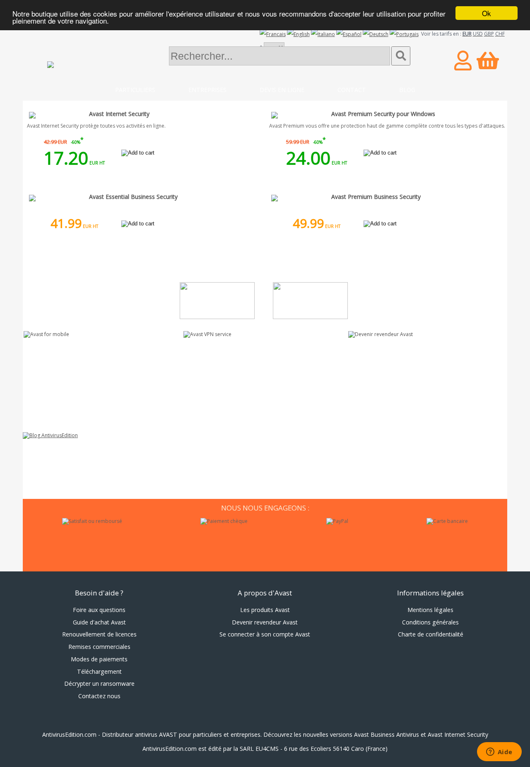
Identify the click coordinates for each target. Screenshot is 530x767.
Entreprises (207, 90)
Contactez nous (99, 696)
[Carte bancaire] (447, 521)
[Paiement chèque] (224, 521)
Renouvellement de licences (99, 634)
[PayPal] (337, 521)
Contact (351, 90)
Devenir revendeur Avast (265, 622)
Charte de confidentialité (430, 634)
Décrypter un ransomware (99, 683)
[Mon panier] (488, 60)
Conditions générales (430, 622)
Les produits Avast (265, 610)
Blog (407, 90)
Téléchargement (99, 671)
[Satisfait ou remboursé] (92, 521)
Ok (486, 13)
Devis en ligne (282, 90)
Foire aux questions (99, 610)
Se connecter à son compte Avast (264, 634)
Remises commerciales (99, 647)
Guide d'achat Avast (99, 622)
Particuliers (135, 90)
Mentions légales (430, 610)
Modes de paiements (99, 659)
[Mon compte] (463, 60)
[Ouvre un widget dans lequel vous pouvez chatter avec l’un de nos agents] (499, 752)
